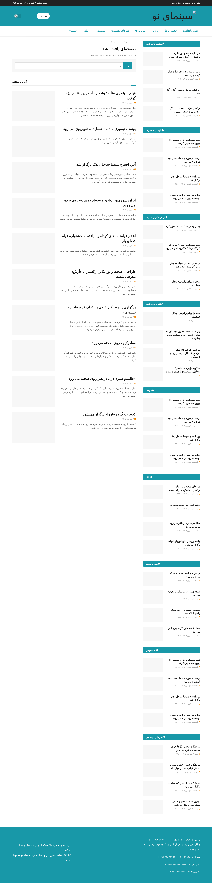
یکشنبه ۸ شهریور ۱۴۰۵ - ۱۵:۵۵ (187, 147)
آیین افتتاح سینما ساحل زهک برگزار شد (106, 164)
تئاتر (86, 30)
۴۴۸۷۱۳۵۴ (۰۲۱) (166, 857)
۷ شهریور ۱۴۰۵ (128, 281)
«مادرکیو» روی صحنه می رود (114, 343)
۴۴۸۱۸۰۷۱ (189, 857)
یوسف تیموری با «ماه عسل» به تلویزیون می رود (99, 129)
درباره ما (186, 3)
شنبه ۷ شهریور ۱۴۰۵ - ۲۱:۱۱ (188, 509)
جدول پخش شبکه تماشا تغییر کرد (183, 226)
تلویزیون (140, 30)
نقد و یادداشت (190, 30)
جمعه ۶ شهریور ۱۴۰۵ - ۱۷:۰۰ (187, 754)
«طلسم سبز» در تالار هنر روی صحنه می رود (102, 378)
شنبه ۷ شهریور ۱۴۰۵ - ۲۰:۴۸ (188, 531)
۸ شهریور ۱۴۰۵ (128, 103)
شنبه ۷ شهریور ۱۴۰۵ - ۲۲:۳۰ (188, 61)
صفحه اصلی (176, 3)
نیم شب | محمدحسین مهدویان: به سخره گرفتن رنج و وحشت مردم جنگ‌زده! (183, 335)
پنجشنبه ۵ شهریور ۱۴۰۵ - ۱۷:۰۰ (186, 97)
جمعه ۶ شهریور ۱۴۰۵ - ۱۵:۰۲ (187, 772)
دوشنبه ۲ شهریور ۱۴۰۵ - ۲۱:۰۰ (187, 790)
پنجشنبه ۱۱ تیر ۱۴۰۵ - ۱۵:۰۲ (188, 230)
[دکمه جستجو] (46, 16)
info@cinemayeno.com (180, 871)
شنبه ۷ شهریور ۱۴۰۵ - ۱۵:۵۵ (188, 617)
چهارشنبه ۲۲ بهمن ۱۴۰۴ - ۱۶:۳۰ (186, 289)
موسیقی (100, 30)
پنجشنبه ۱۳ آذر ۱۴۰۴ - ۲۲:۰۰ (188, 252)
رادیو (155, 30)
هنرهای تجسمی (120, 30)
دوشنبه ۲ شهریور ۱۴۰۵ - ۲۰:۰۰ (187, 809)
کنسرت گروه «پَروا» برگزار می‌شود (109, 414)
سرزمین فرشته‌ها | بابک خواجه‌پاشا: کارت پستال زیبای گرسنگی (185, 353)
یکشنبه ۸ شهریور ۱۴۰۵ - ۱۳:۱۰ (187, 202)
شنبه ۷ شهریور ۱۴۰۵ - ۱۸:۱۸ (188, 599)
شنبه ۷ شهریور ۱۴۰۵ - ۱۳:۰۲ (188, 79)
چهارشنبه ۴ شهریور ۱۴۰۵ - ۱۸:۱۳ (186, 115)
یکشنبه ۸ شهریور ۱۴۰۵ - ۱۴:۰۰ (187, 184)
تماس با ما (196, 3)
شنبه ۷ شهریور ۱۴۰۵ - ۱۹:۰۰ (188, 549)
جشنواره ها (171, 30)
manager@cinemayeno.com (178, 864)
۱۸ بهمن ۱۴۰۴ (193, 342)
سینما (73, 30)
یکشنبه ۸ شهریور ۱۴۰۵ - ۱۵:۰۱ (187, 165)
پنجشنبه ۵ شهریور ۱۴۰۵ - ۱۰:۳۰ (186, 270)
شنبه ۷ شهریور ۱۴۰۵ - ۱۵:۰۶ (188, 636)
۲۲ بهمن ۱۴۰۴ (193, 321)
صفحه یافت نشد (116, 42)
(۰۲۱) (180, 857)
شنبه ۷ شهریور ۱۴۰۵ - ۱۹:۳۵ (188, 580)
